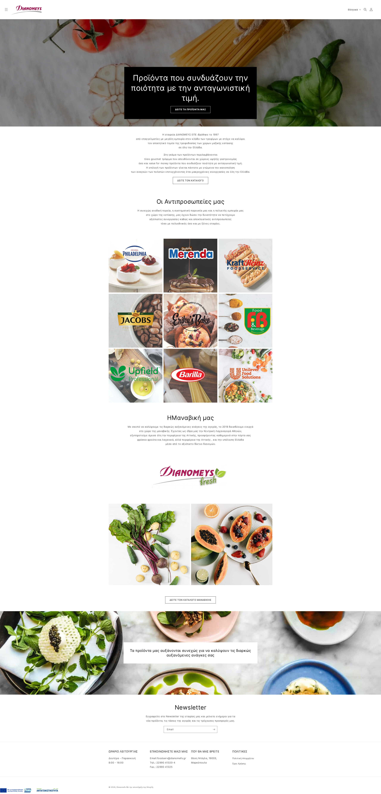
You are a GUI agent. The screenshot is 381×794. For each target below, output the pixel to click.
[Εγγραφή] (214, 729)
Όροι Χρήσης (239, 763)
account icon (371, 9)
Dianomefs (121, 787)
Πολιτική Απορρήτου (243, 758)
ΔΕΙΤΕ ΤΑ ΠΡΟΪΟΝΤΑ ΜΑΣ (190, 109)
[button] (6, 9)
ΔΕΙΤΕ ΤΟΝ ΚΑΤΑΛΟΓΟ (190, 180)
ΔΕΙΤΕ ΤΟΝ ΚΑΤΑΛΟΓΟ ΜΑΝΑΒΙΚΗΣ (190, 600)
